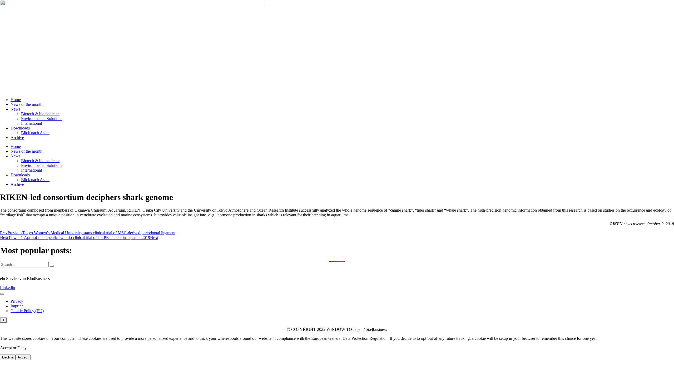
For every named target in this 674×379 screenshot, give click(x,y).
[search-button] (52, 266)
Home (16, 99)
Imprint (17, 306)
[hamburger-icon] (2, 294)
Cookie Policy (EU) (27, 310)
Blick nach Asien (35, 133)
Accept (23, 357)
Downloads (20, 128)
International (31, 123)
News (15, 109)
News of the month (26, 104)
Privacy (17, 301)
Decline (7, 357)
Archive (17, 137)
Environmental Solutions (41, 118)
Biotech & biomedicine (40, 114)
